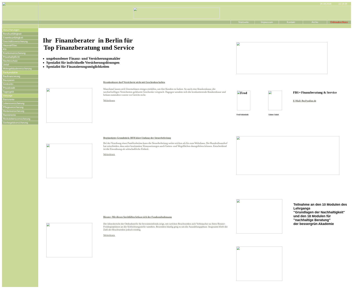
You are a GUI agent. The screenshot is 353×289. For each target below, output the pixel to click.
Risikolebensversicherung (16, 118)
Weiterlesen (109, 100)
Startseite (243, 22)
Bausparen (8, 80)
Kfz (5, 49)
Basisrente (8, 99)
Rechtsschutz (10, 60)
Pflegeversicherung (13, 107)
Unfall (6, 64)
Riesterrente (9, 115)
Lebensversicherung (13, 103)
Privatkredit (9, 88)
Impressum (266, 22)
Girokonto (8, 84)
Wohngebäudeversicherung (17, 68)
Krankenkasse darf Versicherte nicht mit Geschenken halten (134, 82)
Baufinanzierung (11, 76)
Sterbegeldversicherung (15, 122)
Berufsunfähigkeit (12, 33)
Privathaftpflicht (11, 57)
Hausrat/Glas (10, 45)
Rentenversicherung (13, 111)
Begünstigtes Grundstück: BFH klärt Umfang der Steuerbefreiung (137, 137)
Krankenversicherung (14, 53)
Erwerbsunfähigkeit (13, 37)
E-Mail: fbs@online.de (304, 100)
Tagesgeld (8, 91)
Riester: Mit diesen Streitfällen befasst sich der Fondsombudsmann (137, 217)
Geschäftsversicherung (15, 41)
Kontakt (291, 22)
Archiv (315, 22)
